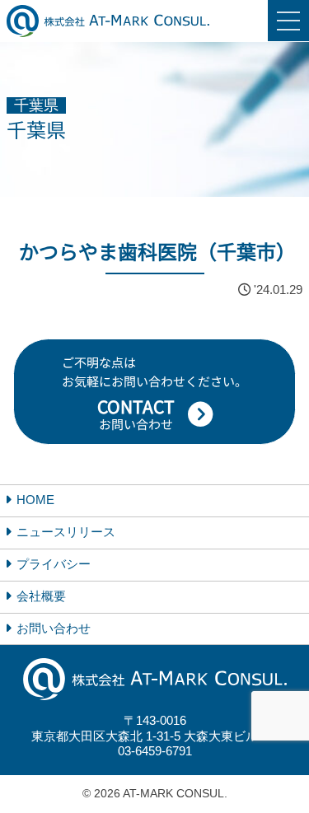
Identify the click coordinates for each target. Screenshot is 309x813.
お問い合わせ (53, 628)
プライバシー (53, 564)
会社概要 (41, 596)
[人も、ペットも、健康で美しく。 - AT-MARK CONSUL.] (108, 21)
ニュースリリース (65, 532)
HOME (35, 500)
